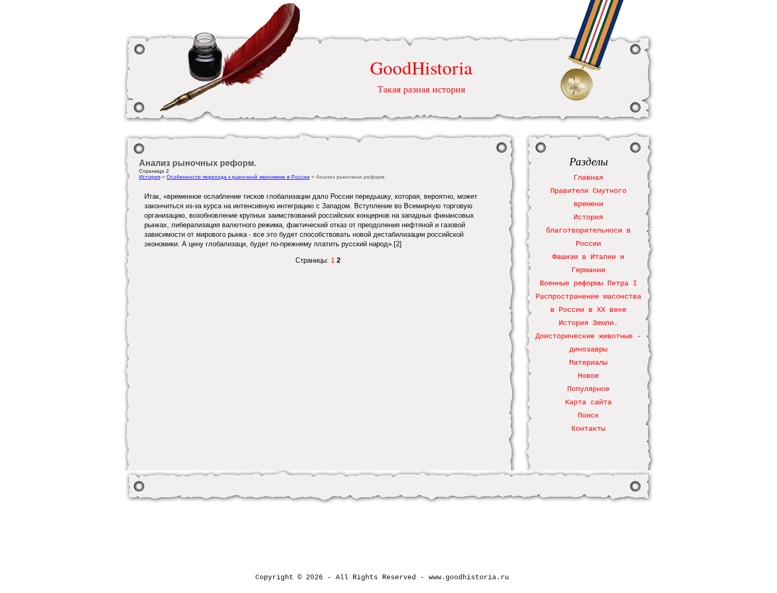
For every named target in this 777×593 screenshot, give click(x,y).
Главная (588, 177)
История (149, 177)
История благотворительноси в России (588, 230)
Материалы (588, 362)
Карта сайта (588, 402)
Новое (588, 376)
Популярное (588, 389)
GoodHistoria (421, 67)
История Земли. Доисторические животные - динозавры (588, 336)
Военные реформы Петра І (588, 283)
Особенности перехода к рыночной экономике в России (238, 177)
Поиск (588, 415)
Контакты (588, 428)
